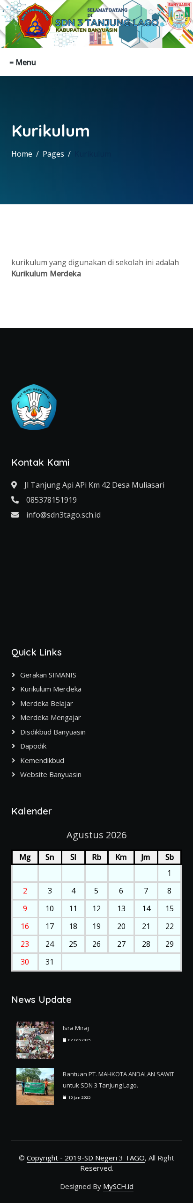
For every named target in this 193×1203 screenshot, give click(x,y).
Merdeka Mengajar (50, 717)
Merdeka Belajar (46, 703)
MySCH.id (118, 1186)
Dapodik (33, 745)
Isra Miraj (76, 1027)
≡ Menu (22, 62)
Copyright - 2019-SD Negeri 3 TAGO (86, 1157)
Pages (53, 154)
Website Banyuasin (51, 774)
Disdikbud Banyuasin (53, 731)
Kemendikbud (42, 760)
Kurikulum (92, 154)
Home (21, 154)
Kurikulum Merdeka (51, 688)
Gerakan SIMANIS (48, 674)
